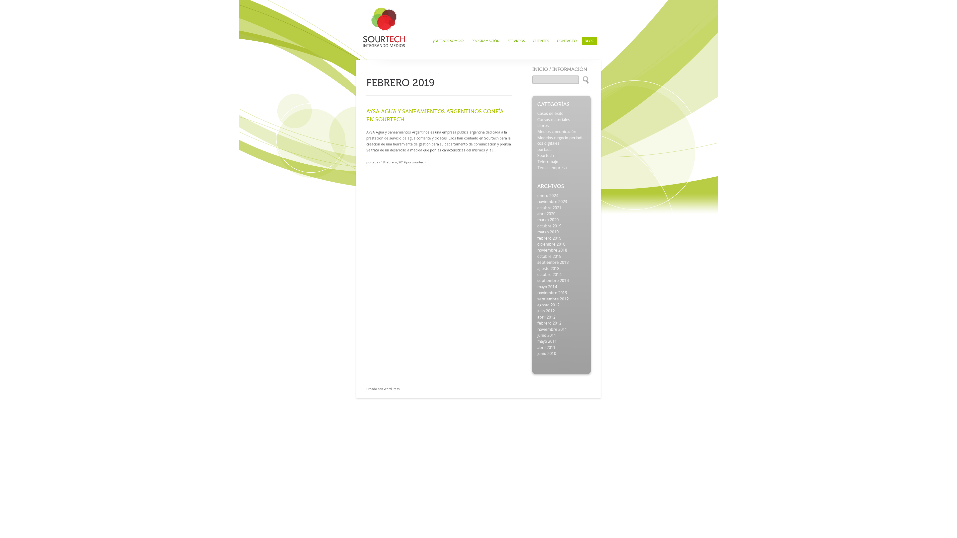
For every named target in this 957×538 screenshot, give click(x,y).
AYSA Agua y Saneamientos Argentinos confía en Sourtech (435, 115)
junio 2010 (546, 353)
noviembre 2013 (552, 292)
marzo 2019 (548, 232)
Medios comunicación (556, 131)
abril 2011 (546, 347)
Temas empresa (552, 167)
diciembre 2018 (551, 244)
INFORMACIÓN (569, 69)
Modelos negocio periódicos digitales (560, 140)
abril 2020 (546, 213)
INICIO (540, 69)
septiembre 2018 (553, 262)
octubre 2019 (549, 226)
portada (372, 162)
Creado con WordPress (382, 389)
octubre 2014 (549, 274)
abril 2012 (546, 317)
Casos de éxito (550, 113)
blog (589, 41)
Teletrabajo (547, 161)
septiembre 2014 (553, 280)
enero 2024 (547, 195)
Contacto (567, 41)
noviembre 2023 (552, 201)
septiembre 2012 (553, 299)
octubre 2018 (549, 256)
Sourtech (545, 155)
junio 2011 (546, 335)
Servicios (516, 41)
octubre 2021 (549, 207)
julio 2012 (546, 311)
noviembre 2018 (552, 250)
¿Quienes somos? (448, 41)
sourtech (419, 162)
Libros (543, 125)
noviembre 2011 (552, 329)
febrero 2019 (549, 238)
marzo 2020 (548, 219)
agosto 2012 (548, 305)
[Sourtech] (384, 25)
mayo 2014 (547, 286)
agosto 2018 (548, 268)
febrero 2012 (549, 323)
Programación (486, 41)
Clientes (541, 41)
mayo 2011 (547, 341)
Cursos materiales (553, 119)
